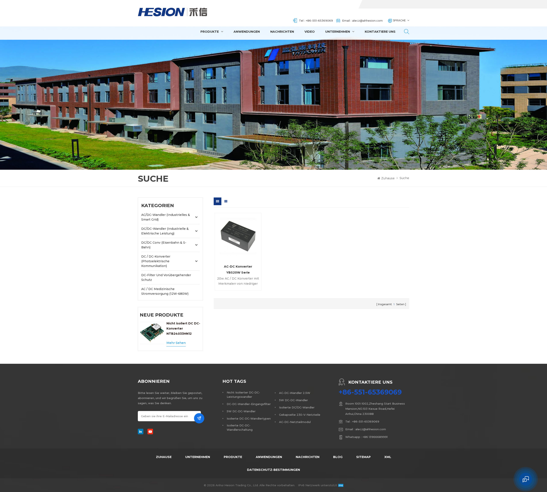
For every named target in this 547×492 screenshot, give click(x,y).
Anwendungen (247, 32)
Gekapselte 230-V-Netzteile (299, 414)
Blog (338, 457)
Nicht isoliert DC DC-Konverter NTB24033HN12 (183, 328)
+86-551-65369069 (319, 20)
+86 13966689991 (375, 437)
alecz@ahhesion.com (367, 20)
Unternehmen (337, 32)
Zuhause (388, 178)
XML (387, 457)
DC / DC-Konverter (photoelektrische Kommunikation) (155, 261)
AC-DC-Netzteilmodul (295, 422)
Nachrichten (282, 32)
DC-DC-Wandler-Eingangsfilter (249, 404)
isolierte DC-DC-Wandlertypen (249, 418)
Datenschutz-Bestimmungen (273, 470)
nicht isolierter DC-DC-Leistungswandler (243, 394)
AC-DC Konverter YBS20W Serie (238, 269)
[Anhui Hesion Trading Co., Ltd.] (172, 11)
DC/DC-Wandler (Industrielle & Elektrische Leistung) (165, 231)
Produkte (209, 32)
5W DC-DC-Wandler (241, 411)
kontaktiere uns (380, 32)
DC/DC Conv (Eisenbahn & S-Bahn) (163, 245)
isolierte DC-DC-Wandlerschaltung (240, 427)
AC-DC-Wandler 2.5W (294, 393)
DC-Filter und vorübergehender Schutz (166, 277)
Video (309, 32)
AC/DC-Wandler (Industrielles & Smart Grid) (165, 217)
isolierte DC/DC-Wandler (297, 407)
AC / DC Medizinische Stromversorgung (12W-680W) (164, 291)
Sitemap (363, 457)
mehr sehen (176, 343)
